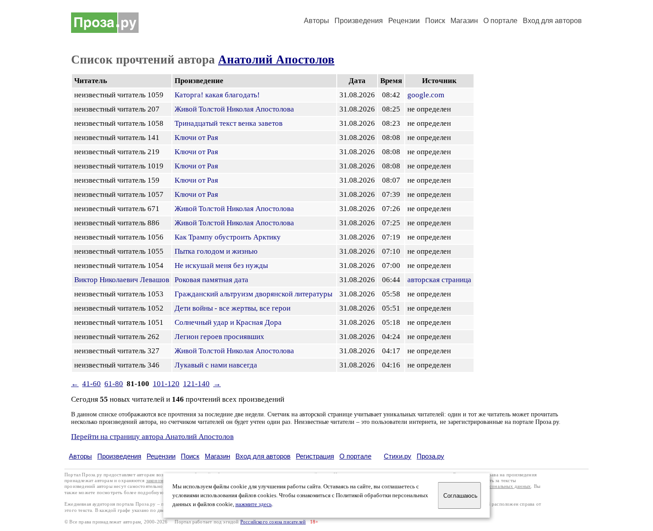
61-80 (113, 383)
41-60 (91, 383)
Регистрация (315, 456)
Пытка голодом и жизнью (216, 251)
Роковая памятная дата (211, 279)
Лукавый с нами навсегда (216, 365)
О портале (355, 456)
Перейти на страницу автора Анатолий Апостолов (152, 436)
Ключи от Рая (196, 137)
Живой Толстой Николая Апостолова (234, 109)
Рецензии (404, 20)
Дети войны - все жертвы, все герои (233, 308)
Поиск (435, 20)
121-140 (196, 383)
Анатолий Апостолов (276, 59)
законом (154, 480)
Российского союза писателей (273, 521)
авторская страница (439, 279)
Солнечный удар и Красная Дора (228, 322)
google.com (425, 95)
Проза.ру (430, 456)
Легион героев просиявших (219, 336)
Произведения (358, 20)
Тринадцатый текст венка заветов (229, 123)
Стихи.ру (397, 456)
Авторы (316, 20)
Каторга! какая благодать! (217, 95)
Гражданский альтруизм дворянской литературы (253, 294)
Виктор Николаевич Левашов (121, 279)
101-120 (166, 383)
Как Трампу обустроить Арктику (228, 237)
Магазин (464, 20)
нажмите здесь (253, 504)
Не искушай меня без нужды (221, 265)
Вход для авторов (552, 20)
